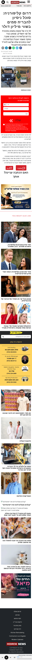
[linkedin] (6, 47)
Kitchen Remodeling (17, 633)
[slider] (24, 658)
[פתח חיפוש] (7, 2)
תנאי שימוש (17, 618)
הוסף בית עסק (16, 342)
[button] (5, 104)
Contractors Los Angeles (17, 636)
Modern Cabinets (17, 639)
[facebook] (20, 47)
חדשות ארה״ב (17, 622)
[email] (2, 47)
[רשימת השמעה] (15, 657)
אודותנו (17, 615)
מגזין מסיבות (17, 625)
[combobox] (16, 336)
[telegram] (17, 47)
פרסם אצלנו (17, 611)
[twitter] (10, 47)
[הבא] (10, 657)
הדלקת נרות (27, 6)
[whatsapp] (13, 47)
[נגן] (6, 657)
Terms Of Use (13, 130)
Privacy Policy (7, 130)
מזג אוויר (19, 6)
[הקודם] (2, 657)
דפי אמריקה (17, 629)
